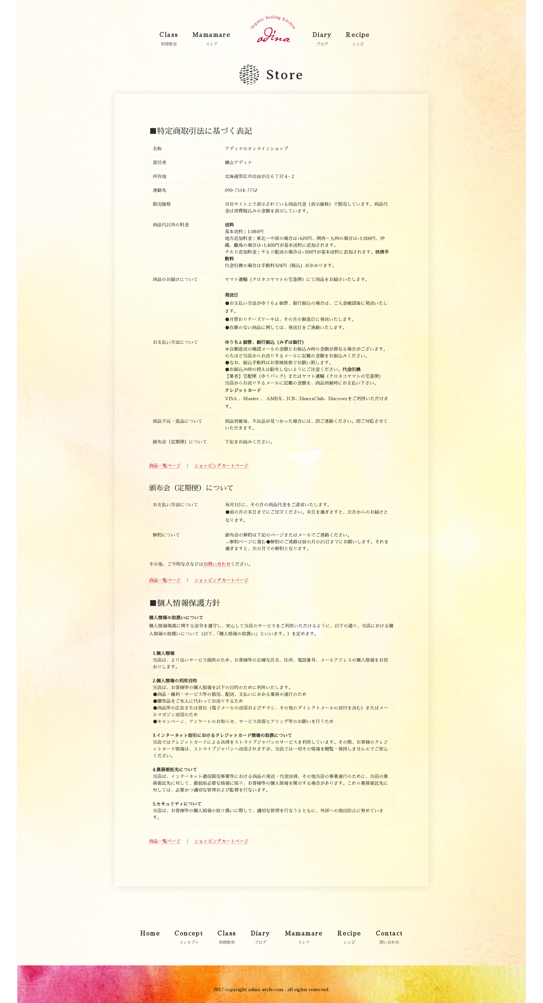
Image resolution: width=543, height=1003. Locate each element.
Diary (322, 35)
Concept (188, 933)
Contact (389, 933)
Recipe (358, 35)
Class (169, 35)
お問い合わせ (216, 564)
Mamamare (211, 35)
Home (150, 933)
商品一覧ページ (165, 466)
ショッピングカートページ (221, 466)
